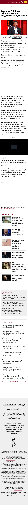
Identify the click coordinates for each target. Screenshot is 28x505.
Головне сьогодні (8, 214)
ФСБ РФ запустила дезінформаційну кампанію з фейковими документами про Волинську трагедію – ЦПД (12, 311)
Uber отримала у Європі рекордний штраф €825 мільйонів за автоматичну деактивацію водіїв (13, 376)
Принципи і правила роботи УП (14, 429)
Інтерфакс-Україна (10, 460)
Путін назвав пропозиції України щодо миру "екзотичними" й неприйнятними (18, 233)
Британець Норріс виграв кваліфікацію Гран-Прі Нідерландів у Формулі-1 (13, 333)
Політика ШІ (8, 427)
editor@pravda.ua (18, 490)
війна (12, 179)
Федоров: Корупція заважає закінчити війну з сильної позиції (18, 277)
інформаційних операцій (9, 174)
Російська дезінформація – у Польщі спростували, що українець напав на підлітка (14, 297)
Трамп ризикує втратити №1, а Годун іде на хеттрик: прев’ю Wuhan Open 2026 (12, 369)
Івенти (19, 423)
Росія (17, 179)
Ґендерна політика (18, 427)
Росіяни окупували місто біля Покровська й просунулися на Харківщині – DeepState (18, 244)
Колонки (15, 6)
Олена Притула (19, 488)
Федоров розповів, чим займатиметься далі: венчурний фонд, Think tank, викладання (18, 255)
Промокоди (14, 433)
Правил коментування (7, 208)
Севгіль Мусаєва (19, 487)
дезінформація (5, 179)
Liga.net (3, 57)
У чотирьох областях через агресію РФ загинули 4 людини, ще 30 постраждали (13, 361)
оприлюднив (15, 124)
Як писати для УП (10, 431)
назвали (12, 160)
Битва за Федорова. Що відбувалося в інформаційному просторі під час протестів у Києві (13, 303)
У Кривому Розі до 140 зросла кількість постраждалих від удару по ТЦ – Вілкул (13, 354)
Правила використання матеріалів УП (14, 425)
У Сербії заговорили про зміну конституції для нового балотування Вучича (12, 340)
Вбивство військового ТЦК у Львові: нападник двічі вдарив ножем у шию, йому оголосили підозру (19, 267)
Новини (3, 6)
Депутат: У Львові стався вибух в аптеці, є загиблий (12, 326)
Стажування (19, 431)
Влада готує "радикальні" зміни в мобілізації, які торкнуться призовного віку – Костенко (18, 221)
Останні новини (7, 322)
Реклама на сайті (11, 423)
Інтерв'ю (21, 6)
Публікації (9, 6)
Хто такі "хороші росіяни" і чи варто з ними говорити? (14, 347)
